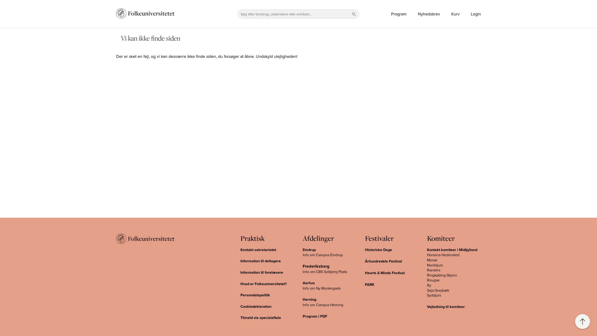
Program (399, 14)
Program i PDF (315, 316)
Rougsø (433, 280)
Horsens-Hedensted (443, 254)
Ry (429, 285)
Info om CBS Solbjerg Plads (325, 271)
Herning (309, 299)
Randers (433, 270)
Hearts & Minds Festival (385, 273)
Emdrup (309, 249)
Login (476, 14)
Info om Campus (316, 304)
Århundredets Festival (383, 261)
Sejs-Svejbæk (438, 290)
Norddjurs (435, 265)
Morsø (432, 259)
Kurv (455, 14)
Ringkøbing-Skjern (442, 275)
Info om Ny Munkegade (322, 288)
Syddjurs (434, 295)
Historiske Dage (378, 249)
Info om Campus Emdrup (323, 254)
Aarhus (309, 283)
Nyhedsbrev (429, 14)
